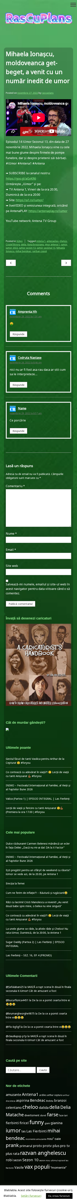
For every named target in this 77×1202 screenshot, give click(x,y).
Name (22, 408)
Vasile (19, 1167)
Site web (12, 566)
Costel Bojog (13, 244)
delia (23, 244)
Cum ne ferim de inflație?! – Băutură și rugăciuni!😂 (36, 893)
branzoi (60, 1100)
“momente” (58, 1167)
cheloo (63, 241)
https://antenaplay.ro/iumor (47, 211)
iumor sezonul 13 (46, 247)
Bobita (49, 1100)
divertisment (31, 1115)
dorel (43, 1115)
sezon (17, 1160)
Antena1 (30, 1094)
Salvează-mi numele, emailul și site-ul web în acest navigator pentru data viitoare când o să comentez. (38, 588)
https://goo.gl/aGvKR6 (21, 178)
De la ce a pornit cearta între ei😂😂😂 (47, 1027)
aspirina (22, 1100)
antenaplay (52, 241)
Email (11, 550)
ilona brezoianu (35, 244)
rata (16, 1153)
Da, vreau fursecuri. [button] (59, 1196)
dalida (44, 1107)
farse (52, 1114)
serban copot (39, 251)
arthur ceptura (54, 1095)
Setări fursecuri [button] (31, 1196)
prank (12, 1145)
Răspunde (18, 334)
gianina (56, 1123)
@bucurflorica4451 (17, 1000)
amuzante (13, 1095)
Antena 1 (41, 241)
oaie (58, 1139)
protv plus (51, 1145)
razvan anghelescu (43, 1152)
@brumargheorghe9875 (20, 1013)
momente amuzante (36, 1139)
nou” (50, 1139)
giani (47, 1123)
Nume (11, 533)
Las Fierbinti (36, 1131)
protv (37, 1145)
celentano (14, 1107)
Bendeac (37, 1100)
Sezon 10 (30, 1159)
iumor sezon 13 (27, 247)
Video (19, 241)
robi (9, 1160)
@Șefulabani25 (15, 987)
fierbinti (12, 1123)
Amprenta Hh (27, 312)
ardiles (42, 1094)
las (23, 1131)
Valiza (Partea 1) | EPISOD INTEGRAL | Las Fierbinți (38, 798)
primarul (26, 1146)
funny (36, 1122)
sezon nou (44, 1160)
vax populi (37, 1166)
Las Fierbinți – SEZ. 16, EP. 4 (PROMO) (29, 955)
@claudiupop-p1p (16, 1036)
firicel (24, 1123)
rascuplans (48, 93)
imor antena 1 (52, 244)
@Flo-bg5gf (13, 1027)
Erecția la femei (15, 883)
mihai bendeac (23, 251)
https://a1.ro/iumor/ (30, 200)
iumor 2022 (12, 247)
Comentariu (15, 486)
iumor (64, 244)
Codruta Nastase (29, 358)
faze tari (63, 1115)
